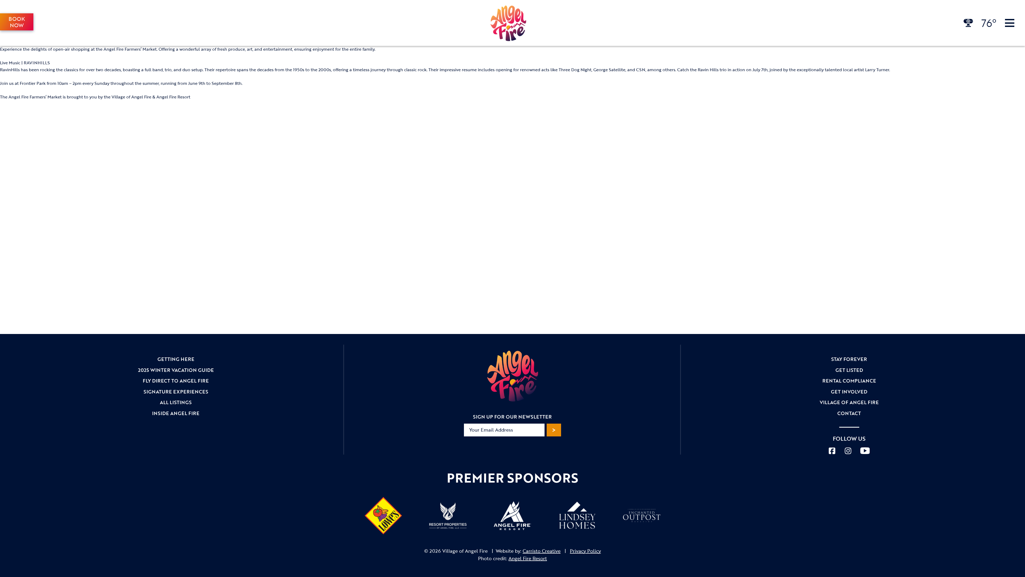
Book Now (17, 22)
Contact (849, 413)
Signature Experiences (176, 391)
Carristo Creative (542, 550)
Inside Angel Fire (175, 413)
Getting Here (175, 359)
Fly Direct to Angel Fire (176, 380)
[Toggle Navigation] (1009, 23)
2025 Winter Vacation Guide (176, 370)
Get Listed (849, 370)
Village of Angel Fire (849, 402)
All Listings (176, 402)
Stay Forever (849, 359)
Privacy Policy (585, 550)
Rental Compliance (849, 380)
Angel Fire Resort (527, 558)
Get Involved (849, 391)
